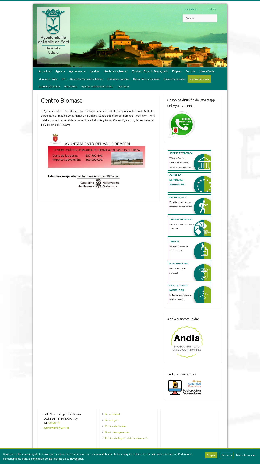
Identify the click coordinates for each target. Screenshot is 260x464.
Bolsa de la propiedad (146, 78)
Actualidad (45, 71)
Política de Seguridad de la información (126, 438)
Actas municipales (174, 78)
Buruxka (190, 71)
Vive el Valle (207, 71)
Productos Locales (118, 78)
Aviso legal (111, 420)
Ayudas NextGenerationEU (97, 86)
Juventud (123, 86)
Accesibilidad (112, 414)
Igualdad (95, 71)
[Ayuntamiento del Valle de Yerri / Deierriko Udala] (53, 36)
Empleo (176, 71)
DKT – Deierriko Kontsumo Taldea (82, 78)
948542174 (54, 423)
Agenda (60, 71)
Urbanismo (70, 86)
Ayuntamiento (77, 71)
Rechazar (227, 455)
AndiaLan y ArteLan (116, 71)
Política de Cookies (116, 426)
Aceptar (211, 455)
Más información (246, 455)
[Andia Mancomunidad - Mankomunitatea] (187, 326)
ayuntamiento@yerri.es (56, 427)
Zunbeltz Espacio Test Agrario (150, 71)
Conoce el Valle (48, 78)
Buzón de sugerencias (117, 432)
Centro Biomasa (199, 78)
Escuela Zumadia (49, 86)
